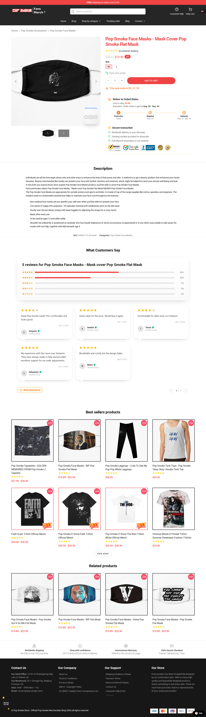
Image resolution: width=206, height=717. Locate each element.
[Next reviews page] (186, 390)
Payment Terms (113, 678)
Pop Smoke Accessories (34, 30)
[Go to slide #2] (64, 133)
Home (14, 30)
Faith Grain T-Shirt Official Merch (28, 534)
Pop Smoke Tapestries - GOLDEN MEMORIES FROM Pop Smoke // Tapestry (28, 469)
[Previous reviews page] (171, 390)
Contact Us (111, 687)
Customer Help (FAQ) (115, 691)
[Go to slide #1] (48, 133)
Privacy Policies (66, 682)
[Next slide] (96, 81)
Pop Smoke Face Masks (63, 30)
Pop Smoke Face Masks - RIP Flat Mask (79, 619)
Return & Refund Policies (117, 682)
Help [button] (200, 713)
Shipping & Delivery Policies (118, 674)
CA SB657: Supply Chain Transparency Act (78, 691)
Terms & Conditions (68, 678)
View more (103, 554)
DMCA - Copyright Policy (70, 687)
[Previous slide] (16, 81)
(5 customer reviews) (128, 51)
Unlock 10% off (6, 703)
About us (63, 674)
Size (107, 62)
